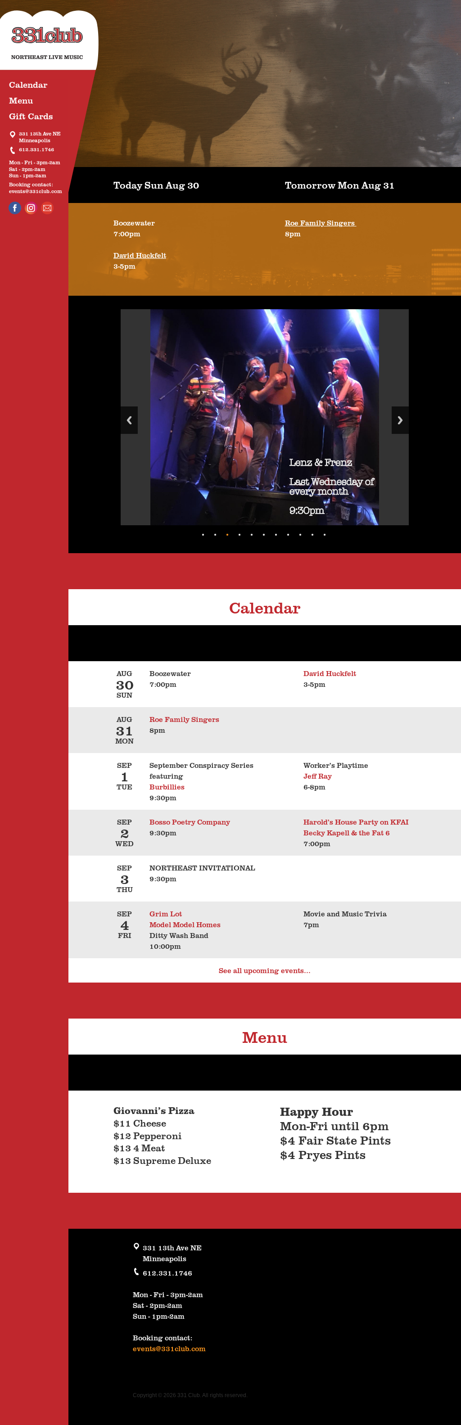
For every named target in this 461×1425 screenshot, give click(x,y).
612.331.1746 (36, 149)
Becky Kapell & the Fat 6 (346, 833)
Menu (21, 100)
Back (129, 420)
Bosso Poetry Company (191, 822)
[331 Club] (56, 45)
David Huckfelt (139, 255)
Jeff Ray (317, 776)
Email (47, 208)
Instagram (31, 208)
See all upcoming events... (265, 970)
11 (325, 535)
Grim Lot (165, 914)
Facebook (15, 208)
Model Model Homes (185, 924)
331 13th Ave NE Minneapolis (40, 137)
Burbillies (167, 787)
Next (400, 420)
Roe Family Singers (321, 223)
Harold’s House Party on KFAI (356, 822)
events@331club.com (35, 191)
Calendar (28, 84)
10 (312, 535)
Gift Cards (31, 116)
